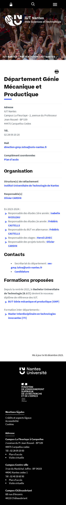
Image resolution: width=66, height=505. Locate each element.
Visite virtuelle (16, 457)
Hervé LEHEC (44, 237)
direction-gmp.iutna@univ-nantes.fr (25, 147)
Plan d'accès (11, 159)
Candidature (22, 271)
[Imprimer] (56, 71)
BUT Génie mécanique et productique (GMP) (33, 301)
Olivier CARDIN (12, 198)
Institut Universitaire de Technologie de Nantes (31, 185)
